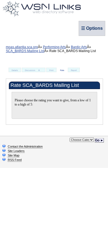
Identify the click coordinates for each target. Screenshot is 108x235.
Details (15, 70)
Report (74, 70)
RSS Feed (15, 159)
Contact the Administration (25, 146)
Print (51, 70)
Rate (62, 70)
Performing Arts (54, 47)
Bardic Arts (79, 47)
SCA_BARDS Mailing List (25, 51)
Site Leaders (16, 151)
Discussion (32, 70)
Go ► (99, 140)
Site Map (13, 155)
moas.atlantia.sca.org (22, 47)
